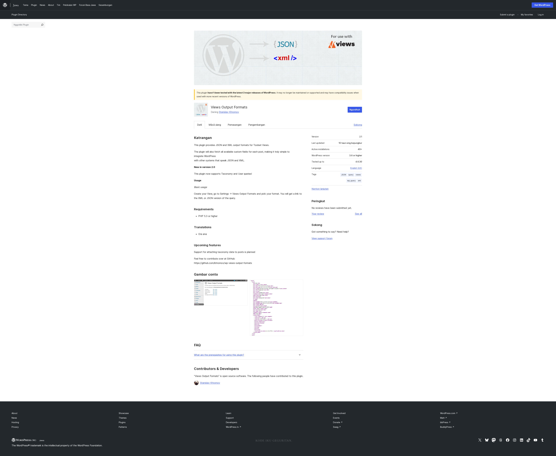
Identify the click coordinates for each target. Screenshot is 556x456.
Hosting (15, 422)
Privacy (15, 427)
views (358, 175)
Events (336, 418)
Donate (338, 422)
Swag (337, 427)
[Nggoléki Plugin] (42, 25)
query (350, 175)
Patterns (123, 427)
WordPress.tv (233, 427)
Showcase (124, 413)
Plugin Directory (19, 14)
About (14, 413)
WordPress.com (449, 413)
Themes (123, 418)
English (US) (356, 168)
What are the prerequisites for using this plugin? (219, 355)
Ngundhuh (355, 109)
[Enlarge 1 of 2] (243, 283)
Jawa (41, 440)
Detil (199, 124)
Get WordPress (542, 5)
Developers (231, 422)
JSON (343, 175)
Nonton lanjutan (320, 188)
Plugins (122, 422)
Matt (443, 418)
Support (230, 418)
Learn (228, 413)
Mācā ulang (215, 124)
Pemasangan (235, 124)
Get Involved (339, 413)
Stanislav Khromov (229, 112)
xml (359, 181)
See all (358, 213)
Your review (318, 213)
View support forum (322, 238)
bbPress (445, 422)
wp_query (351, 181)
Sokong (358, 124)
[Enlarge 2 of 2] (299, 283)
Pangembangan (256, 124)
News (14, 418)
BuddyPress (447, 427)
